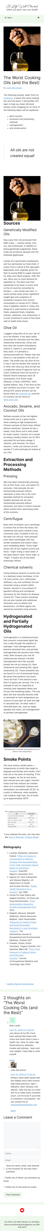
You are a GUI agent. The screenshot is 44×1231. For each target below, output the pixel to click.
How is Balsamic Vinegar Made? (24, 837)
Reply (12, 1060)
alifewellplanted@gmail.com (24, 1105)
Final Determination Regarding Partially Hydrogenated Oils (22, 904)
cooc (11, 400)
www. (6, 400)
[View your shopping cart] (38, 18)
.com (15, 400)
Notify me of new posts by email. (21, 1187)
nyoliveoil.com (25, 393)
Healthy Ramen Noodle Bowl (20, 984)
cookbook (8, 98)
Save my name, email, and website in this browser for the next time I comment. (22, 1169)
